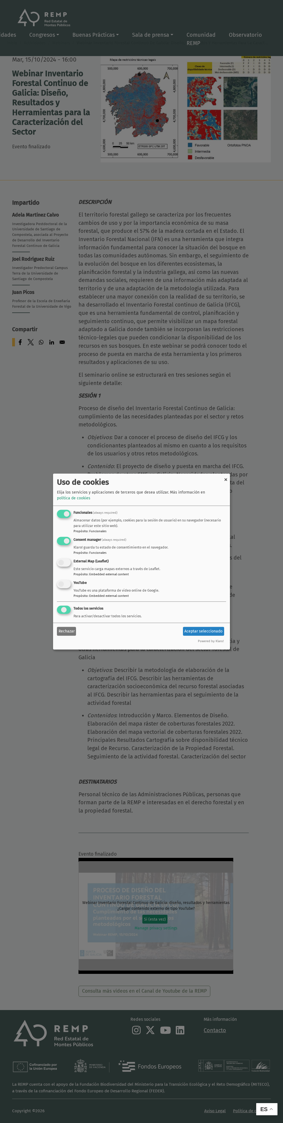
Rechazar (67, 631)
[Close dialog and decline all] (226, 477)
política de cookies (73, 498)
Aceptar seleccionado (203, 631)
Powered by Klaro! (211, 641)
